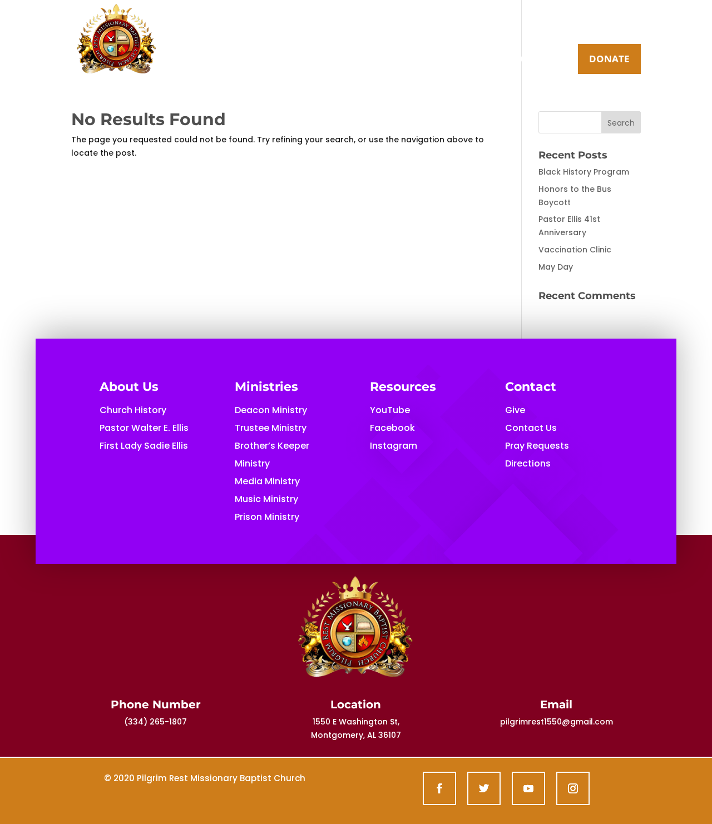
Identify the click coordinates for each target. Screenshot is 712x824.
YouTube (390, 410)
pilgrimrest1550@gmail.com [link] (556, 721)
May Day (555, 266)
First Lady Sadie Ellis (144, 445)
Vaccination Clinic (574, 249)
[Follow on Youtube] (528, 788)
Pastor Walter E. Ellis (144, 427)
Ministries (398, 60)
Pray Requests (537, 445)
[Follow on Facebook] (439, 788)
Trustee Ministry (270, 427)
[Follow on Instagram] (573, 788)
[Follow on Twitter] (484, 788)
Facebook (392, 427)
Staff (464, 60)
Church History (133, 410)
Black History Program (583, 171)
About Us (321, 60)
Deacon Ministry (271, 410)
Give (515, 410)
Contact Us (522, 60)
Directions (528, 463)
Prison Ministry (267, 516)
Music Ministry (266, 499)
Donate (609, 58)
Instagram (393, 445)
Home (268, 60)
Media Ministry (267, 481)
